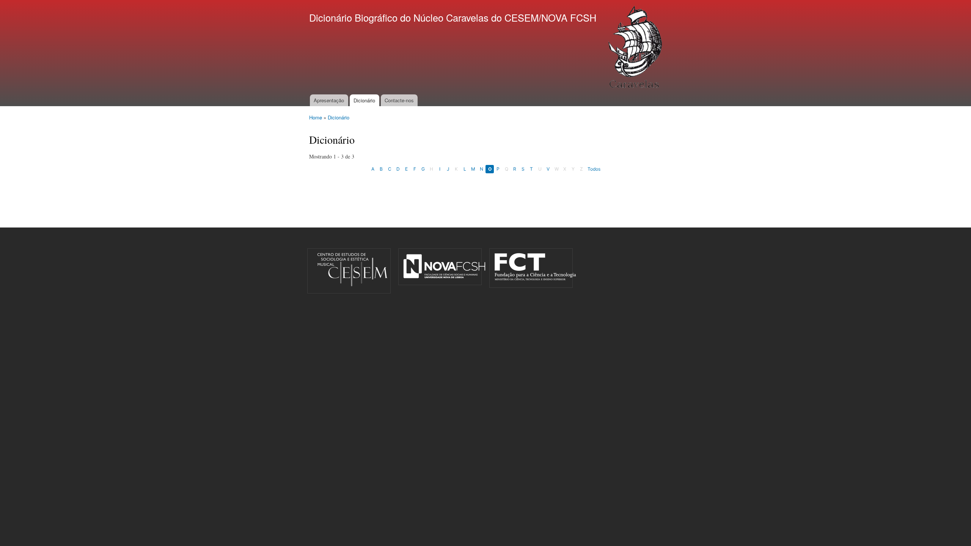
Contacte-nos (399, 100)
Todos (594, 169)
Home (315, 117)
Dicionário (364, 100)
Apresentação (329, 100)
